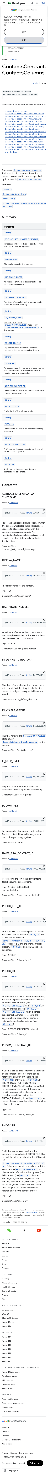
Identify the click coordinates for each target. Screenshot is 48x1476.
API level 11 (13, 1051)
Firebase (5, 1436)
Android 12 (6, 1357)
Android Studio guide (10, 1372)
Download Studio (9, 1384)
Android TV (6, 1326)
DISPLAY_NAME (11, 259)
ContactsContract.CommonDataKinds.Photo (24, 142)
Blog (4, 1264)
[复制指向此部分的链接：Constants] (19, 485)
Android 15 (6, 1345)
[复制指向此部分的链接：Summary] (18, 217)
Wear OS (5, 1314)
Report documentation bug (13, 1403)
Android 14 (6, 1349)
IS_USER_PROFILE (13, 343)
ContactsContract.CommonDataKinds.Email (23, 119)
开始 (24, 40)
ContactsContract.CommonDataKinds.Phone (24, 139)
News (4, 1260)
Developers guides (9, 1376)
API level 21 (13, 665)
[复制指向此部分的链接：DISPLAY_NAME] (23, 560)
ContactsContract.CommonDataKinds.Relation (24, 144)
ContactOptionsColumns (29, 179)
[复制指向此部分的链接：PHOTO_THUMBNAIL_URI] (34, 1045)
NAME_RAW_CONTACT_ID (15, 386)
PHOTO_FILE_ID (12, 406)
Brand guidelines (26, 1453)
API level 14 (13, 766)
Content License (31, 1212)
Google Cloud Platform (11, 1440)
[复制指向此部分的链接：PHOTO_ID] (17, 971)
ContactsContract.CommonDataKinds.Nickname (25, 131)
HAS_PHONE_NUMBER (13, 277)
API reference (7, 1380)
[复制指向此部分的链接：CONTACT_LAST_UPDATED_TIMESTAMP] (19, 497)
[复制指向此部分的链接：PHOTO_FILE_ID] (23, 906)
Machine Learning (9, 1283)
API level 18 (13, 503)
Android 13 (6, 1353)
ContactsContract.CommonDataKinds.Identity (24, 126)
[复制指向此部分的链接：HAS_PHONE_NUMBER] (31, 607)
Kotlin (35, 83)
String (8, 233)
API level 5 (13, 59)
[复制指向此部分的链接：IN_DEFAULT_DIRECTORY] (34, 659)
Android (5, 1243)
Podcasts (5, 1268)
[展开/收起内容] (5, 54)
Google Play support (10, 1407)
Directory (8, 1024)
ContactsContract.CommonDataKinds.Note (23, 134)
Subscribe (35, 1463)
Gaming (5, 1279)
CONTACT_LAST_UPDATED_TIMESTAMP (21, 239)
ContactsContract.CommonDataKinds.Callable (24, 114)
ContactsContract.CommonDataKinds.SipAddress (26, 147)
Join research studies (10, 1411)
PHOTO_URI (10, 464)
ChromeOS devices (10, 1318)
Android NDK (7, 1388)
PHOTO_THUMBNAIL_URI (15, 444)
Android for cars (8, 1322)
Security (5, 1252)
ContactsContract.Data (14, 194)
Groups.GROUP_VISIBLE (15, 325)
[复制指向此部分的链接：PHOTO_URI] (18, 1125)
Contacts (7, 189)
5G (3, 1299)
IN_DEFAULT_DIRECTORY (15, 297)
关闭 (24, 32)
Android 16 (6, 1341)
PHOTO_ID (9, 424)
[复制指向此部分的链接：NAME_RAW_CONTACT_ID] (35, 853)
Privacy (5, 1295)
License (13, 1453)
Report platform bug (10, 1399)
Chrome (5, 1432)
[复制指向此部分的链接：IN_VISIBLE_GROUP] (27, 710)
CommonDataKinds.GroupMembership (22, 327)
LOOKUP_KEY (10, 363)
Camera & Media (9, 1291)
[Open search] (32, 3)
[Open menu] (4, 3)
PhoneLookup (9, 198)
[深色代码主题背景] (44, 510)
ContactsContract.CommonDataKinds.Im (22, 129)
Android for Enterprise (11, 1248)
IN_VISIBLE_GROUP (13, 318)
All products (7, 1444)
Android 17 (6, 1337)
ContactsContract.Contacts (27, 170)
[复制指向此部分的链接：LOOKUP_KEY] (20, 805)
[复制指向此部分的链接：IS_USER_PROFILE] (25, 761)
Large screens (7, 1310)
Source (5, 1256)
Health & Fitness (8, 1287)
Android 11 (6, 1361)
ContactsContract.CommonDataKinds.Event (23, 121)
